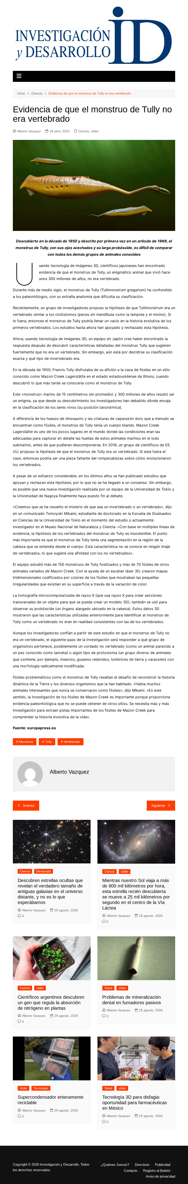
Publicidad (162, 1165)
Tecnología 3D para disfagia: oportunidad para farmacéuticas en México (134, 1103)
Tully (48, 741)
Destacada (43, 871)
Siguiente (158, 805)
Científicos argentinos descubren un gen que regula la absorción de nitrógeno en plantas (51, 1003)
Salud (108, 988)
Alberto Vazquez (29, 131)
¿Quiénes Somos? (115, 1165)
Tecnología (41, 1088)
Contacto (130, 1171)
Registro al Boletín (156, 1171)
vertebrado (72, 741)
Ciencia (83, 131)
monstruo (26, 741)
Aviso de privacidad (160, 1176)
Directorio (142, 1165)
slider (95, 131)
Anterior (29, 805)
